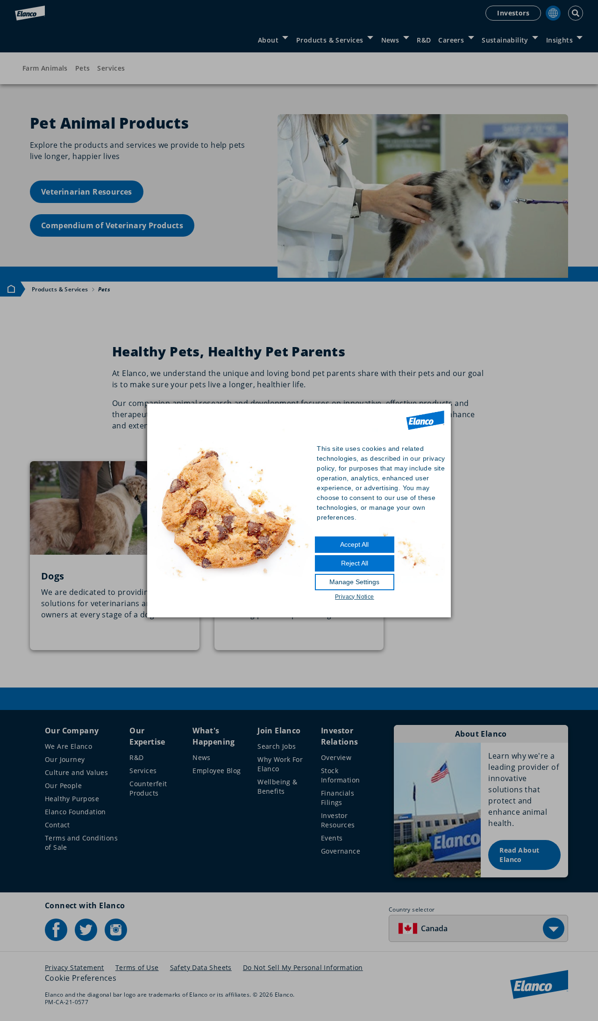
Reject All (354, 563)
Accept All (354, 544)
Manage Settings (354, 582)
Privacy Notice (354, 597)
